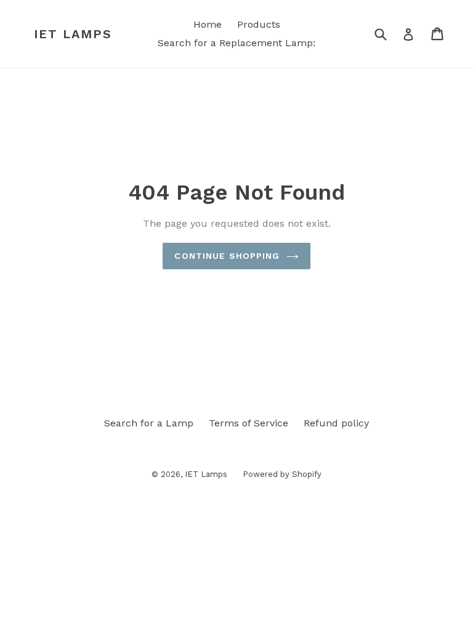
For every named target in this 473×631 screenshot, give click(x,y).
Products (258, 24)
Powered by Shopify (282, 474)
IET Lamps (73, 33)
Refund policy (336, 423)
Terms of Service (248, 423)
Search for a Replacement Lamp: (236, 43)
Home (207, 24)
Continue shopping (227, 256)
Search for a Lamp (148, 423)
